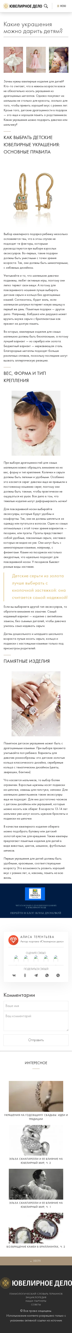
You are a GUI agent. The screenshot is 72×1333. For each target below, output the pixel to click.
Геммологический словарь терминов (36, 1294)
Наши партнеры (36, 1301)
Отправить (36, 1040)
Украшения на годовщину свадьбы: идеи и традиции (36, 1117)
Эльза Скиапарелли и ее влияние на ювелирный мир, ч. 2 (36, 1161)
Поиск (46, 6)
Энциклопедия (36, 1297)
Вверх (37, 1261)
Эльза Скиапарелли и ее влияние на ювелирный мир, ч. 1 (36, 1205)
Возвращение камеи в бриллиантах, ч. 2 (36, 1247)
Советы (36, 1305)
